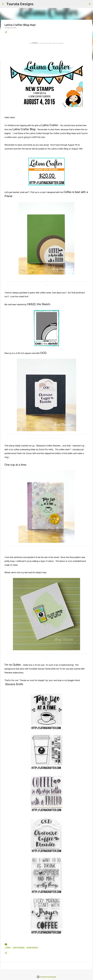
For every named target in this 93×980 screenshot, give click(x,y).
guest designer (18, 947)
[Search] (36, 4)
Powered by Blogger (47, 977)
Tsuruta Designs (19, 4)
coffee (7, 947)
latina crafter (32, 947)
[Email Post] (6, 945)
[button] (6, 32)
